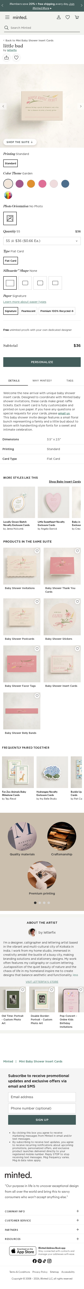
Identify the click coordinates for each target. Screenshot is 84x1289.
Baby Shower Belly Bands (20, 732)
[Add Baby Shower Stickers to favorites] (77, 601)
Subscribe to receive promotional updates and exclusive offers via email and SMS (38, 1081)
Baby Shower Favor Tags (20, 685)
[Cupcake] (54, 184)
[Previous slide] (3, 106)
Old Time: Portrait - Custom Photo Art (12, 1019)
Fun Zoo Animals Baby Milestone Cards (14, 793)
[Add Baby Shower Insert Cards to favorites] (77, 648)
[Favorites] (67, 17)
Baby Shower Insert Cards (61, 685)
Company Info (15, 1211)
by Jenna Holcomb (13, 528)
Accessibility (68, 1271)
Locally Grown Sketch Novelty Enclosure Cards (16, 523)
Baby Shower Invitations (20, 588)
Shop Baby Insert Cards (65, 481)
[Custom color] (8, 195)
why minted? (42, 380)
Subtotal (10, 345)
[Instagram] (49, 1260)
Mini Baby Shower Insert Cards (40, 1061)
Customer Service (18, 1220)
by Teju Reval (9, 798)
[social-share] (6, 57)
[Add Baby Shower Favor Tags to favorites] (37, 648)
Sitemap (54, 1271)
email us (64, 413)
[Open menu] (7, 17)
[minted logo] (20, 17)
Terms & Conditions (19, 1271)
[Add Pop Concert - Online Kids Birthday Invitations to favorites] (80, 989)
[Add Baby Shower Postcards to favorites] (37, 601)
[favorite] (16, 57)
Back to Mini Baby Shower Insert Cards (29, 40)
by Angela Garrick (47, 528)
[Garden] (8, 184)
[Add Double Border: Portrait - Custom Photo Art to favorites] (51, 989)
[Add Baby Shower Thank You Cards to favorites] (77, 550)
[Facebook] (34, 1260)
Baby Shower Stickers (58, 638)
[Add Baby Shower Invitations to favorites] (37, 550)
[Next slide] (80, 106)
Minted (8, 1061)
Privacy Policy (40, 1271)
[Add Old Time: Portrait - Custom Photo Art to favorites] (22, 989)
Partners (11, 1229)
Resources (13, 1239)
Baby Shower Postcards (19, 638)
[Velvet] (19, 184)
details (14, 380)
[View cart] (76, 17)
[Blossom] (42, 184)
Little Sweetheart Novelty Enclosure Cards (51, 523)
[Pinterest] (39, 1260)
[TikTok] (44, 1260)
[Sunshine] (31, 184)
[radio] (10, 163)
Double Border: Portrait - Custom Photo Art (41, 1019)
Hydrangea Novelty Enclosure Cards (46, 793)
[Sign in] (58, 17)
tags (69, 380)
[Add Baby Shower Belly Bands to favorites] (37, 695)
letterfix (12, 50)
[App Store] (22, 1251)
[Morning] (65, 184)
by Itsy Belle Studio (46, 798)
